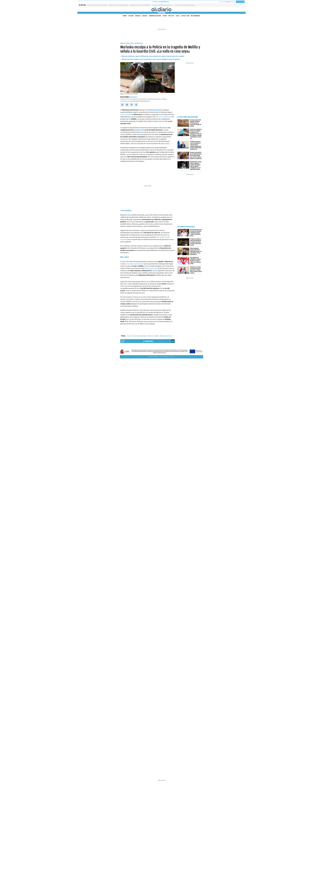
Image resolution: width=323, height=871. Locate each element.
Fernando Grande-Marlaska (139, 336)
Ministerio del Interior (166, 336)
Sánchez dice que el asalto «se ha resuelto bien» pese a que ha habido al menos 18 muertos (151, 59)
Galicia (178, 16)
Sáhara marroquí (151, 268)
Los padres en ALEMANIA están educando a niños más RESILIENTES (190, 5)
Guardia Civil (138, 130)
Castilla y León (185, 16)
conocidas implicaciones (135, 264)
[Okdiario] (161, 9)
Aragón (165, 16)
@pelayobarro (133, 97)
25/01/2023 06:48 (125, 101)
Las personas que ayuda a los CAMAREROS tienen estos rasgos (143, 5)
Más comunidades (195, 16)
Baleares (144, 16)
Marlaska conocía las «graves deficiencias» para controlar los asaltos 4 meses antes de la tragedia (153, 56)
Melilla (157, 336)
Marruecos (151, 336)
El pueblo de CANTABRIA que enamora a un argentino (164, 5)
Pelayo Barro (124, 97)
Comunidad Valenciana (155, 16)
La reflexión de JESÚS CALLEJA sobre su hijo (97, 5)
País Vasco (171, 16)
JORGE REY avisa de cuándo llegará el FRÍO (118, 5)
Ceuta (128, 336)
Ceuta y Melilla (125, 114)
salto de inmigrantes (163, 117)
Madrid (125, 16)
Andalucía (138, 16)
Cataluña (130, 16)
